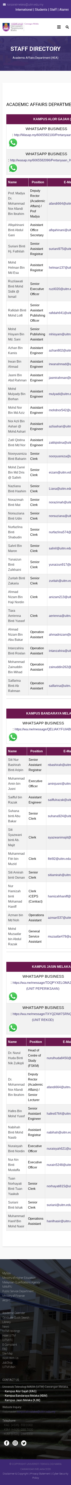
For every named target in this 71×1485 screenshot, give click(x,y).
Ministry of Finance (13, 1295)
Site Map (7, 1353)
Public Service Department (18, 1291)
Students (41, 9)
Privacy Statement (40, 1473)
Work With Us (10, 1358)
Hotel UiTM (9, 1335)
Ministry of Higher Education (19, 1277)
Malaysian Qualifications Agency (21, 1282)
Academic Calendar (13, 1313)
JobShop (7, 1362)
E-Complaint (9, 1344)
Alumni (64, 9)
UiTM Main (8, 1367)
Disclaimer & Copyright (15, 1473)
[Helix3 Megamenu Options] (59, 27)
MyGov (6, 1273)
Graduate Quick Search (15, 1317)
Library (6, 1322)
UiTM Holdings (11, 1331)
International (24, 9)
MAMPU (7, 1286)
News (5, 1326)
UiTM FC (7, 1340)
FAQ (4, 1349)
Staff (53, 9)
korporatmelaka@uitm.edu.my (25, 4)
